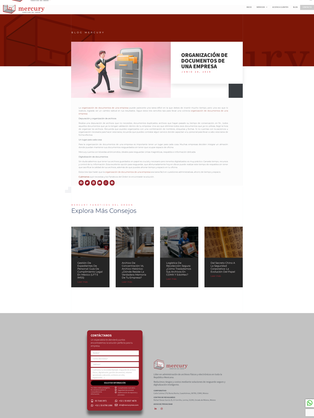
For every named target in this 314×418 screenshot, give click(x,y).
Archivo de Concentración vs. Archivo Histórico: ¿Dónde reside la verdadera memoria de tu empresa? (134, 270)
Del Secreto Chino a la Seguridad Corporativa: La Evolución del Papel (223, 267)
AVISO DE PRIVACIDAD (163, 404)
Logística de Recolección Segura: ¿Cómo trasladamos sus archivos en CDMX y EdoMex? (178, 268)
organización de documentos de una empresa (105, 108)
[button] (81, 183)
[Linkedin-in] (155, 409)
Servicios (260, 7)
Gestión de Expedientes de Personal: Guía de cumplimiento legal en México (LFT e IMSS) (90, 270)
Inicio (249, 7)
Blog (295, 7)
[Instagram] (162, 409)
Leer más (82, 282)
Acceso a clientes (280, 7)
